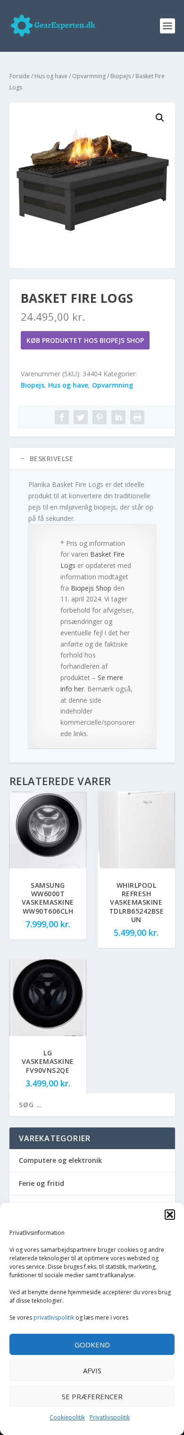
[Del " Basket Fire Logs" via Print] (137, 417)
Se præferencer (92, 1396)
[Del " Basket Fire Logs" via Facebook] (62, 417)
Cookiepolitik (67, 1417)
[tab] (92, 459)
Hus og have (50, 76)
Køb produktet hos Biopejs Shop (85, 340)
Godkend (92, 1344)
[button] (170, 1214)
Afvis (92, 1370)
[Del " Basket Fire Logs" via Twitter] (81, 417)
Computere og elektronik (60, 1160)
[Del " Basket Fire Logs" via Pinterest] (99, 417)
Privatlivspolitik (110, 1417)
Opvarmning (89, 76)
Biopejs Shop (91, 588)
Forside (19, 76)
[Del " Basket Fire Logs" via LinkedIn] (118, 417)
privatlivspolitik (53, 1317)
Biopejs (120, 76)
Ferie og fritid (41, 1183)
